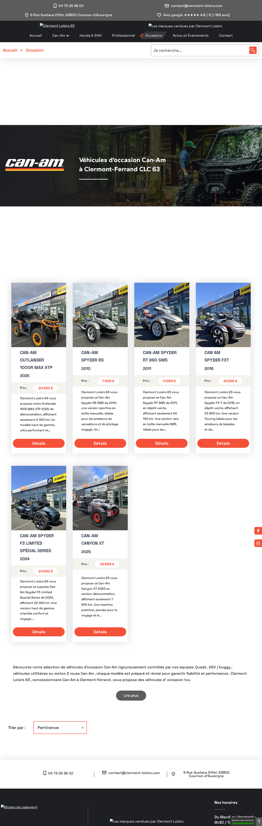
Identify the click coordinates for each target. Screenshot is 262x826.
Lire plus (131, 695)
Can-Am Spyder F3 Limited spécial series (37, 543)
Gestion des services (243, 820)
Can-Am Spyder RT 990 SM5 (160, 356)
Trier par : (17, 727)
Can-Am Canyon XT (92, 539)
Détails (38, 443)
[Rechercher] (253, 50)
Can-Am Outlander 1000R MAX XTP (36, 360)
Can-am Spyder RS (92, 356)
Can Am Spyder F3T (216, 356)
